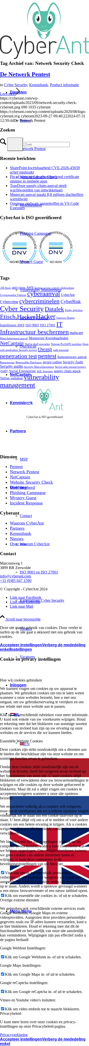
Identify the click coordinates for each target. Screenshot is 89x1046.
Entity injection (74, 310)
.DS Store (5, 288)
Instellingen (21, 649)
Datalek (54, 309)
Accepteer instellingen (21, 645)
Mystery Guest (23, 497)
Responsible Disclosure (29, 362)
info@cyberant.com (15, 576)
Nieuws (16, 538)
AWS (30, 287)
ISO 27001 (47, 325)
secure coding (52, 362)
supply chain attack (67, 371)
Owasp (45, 349)
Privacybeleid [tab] (10, 1013)
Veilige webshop (11, 378)
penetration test (18, 356)
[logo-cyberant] (44, 60)
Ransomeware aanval (72, 357)
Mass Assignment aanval (14, 338)
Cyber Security (15, 85)
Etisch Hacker (17, 316)
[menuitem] (49, 572)
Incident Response (26, 502)
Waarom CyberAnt (27, 523)
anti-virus (18, 287)
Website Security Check (31, 482)
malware (76, 333)
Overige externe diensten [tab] (19, 900)
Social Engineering (22, 371)
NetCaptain (12, 343)
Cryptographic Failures (13, 295)
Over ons (18, 543)
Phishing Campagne (28, 492)
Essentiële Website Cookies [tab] (21, 741)
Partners (17, 528)
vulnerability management (29, 381)
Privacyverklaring (14, 1035)
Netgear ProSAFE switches (66, 344)
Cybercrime (9, 302)
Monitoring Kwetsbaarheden (48, 338)
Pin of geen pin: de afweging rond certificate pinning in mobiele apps (44, 179)
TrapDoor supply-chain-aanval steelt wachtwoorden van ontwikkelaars (38, 187)
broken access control (47, 288)
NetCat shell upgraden (37, 344)
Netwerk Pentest (24, 471)
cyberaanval (43, 293)
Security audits (11, 366)
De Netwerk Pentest (25, 74)
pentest (47, 356)
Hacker (45, 316)
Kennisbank (38, 85)
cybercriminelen (39, 301)
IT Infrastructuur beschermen (34, 328)
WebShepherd (22, 487)
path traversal (60, 350)
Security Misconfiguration (39, 367)
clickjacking (67, 288)
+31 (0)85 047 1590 (15, 580)
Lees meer (8, 94)
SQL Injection (45, 371)
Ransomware (7, 362)
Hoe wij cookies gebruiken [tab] (21, 680)
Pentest (16, 466)
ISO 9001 (32, 325)
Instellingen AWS (12, 325)
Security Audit (73, 362)
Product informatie (64, 85)
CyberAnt (68, 295)
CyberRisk (71, 301)
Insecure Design (65, 317)
